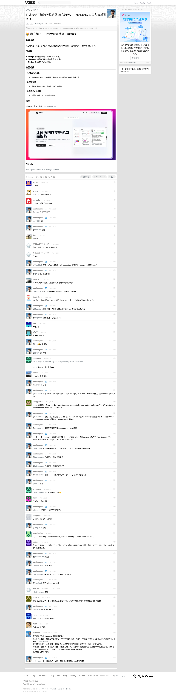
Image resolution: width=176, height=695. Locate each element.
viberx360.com (45, 641)
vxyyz (35, 615)
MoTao (35, 372)
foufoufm (36, 200)
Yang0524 (37, 515)
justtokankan (38, 533)
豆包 (112, 177)
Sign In (149, 3)
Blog (52, 675)
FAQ (65, 675)
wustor (35, 191)
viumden (36, 632)
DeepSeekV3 (100, 177)
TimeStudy (38, 265)
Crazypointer (38, 401)
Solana (82, 675)
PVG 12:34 (53, 689)
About (25, 675)
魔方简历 (86, 177)
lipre (34, 323)
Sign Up (142, 3)
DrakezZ (36, 597)
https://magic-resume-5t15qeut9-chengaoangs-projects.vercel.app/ (58, 362)
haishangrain (39, 23)
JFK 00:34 (69, 689)
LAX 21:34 (61, 689)
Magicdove (37, 297)
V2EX (28, 10)
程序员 (35, 10)
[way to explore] (31, 3)
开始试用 (135, 58)
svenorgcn (37, 358)
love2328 (36, 279)
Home (136, 3)
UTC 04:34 (45, 689)
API (58, 675)
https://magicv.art (50, 106)
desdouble (132, 62)
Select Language (120, 676)
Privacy (73, 675)
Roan (35, 498)
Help (33, 675)
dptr (34, 235)
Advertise (43, 675)
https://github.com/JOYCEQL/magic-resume (42, 169)
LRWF (35, 332)
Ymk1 (35, 624)
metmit (35, 542)
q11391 (36, 182)
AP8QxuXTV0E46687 (41, 244)
